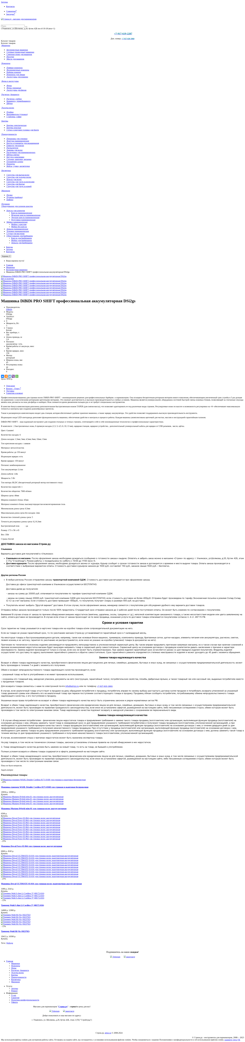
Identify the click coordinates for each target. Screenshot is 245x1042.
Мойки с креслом (18, 224)
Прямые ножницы (14, 68)
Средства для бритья (15, 184)
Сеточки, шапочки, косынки (18, 159)
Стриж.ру (63, 1007)
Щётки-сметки (12, 155)
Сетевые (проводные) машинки (20, 52)
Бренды (9, 247)
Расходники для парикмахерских (20, 152)
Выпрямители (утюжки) (17, 114)
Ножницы (5, 63)
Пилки (9, 195)
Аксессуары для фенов (16, 90)
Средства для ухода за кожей (19, 186)
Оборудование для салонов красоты (17, 206)
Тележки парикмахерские (17, 231)
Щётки (9, 103)
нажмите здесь (230, 1040)
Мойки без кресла (19, 227)
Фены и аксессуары (10, 81)
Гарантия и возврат (14, 393)
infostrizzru (72, 686)
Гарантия (15, 998)
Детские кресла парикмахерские (25, 217)
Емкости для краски (15, 145)
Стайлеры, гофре (13, 117)
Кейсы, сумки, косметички (18, 166)
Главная (9, 265)
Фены (9, 85)
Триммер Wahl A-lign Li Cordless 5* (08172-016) (22, 905)
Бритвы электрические (16, 125)
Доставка (10, 391)
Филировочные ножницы (17, 70)
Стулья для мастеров (15, 233)
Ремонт (14, 991)
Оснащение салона (14, 162)
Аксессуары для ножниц (17, 77)
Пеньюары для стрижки (16, 139)
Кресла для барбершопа (21, 238)
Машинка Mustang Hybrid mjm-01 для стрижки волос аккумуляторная (33, 808)
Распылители (12, 148)
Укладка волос (7, 108)
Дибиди (9, 943)
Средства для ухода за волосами (20, 182)
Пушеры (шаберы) (14, 197)
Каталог (8, 43)
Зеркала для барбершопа (21, 243)
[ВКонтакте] (2, 376)
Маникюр (5, 191)
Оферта (14, 1002)
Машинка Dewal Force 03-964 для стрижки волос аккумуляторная (31, 846)
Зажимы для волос (14, 150)
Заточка (4, 2)
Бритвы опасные (13, 128)
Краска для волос (14, 179)
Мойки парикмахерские (17, 222)
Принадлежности (9, 134)
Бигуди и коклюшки (15, 157)
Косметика (6, 170)
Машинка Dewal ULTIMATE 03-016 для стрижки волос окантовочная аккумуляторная (41, 884)
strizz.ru (108, 1033)
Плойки (10, 112)
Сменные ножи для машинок (19, 54)
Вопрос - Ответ (13, 389)
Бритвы (4, 121)
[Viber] (13, 376)
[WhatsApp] (16, 376)
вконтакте (130, 957)
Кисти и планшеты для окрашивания (22, 143)
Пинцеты (10, 164)
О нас (13, 995)
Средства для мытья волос (17, 175)
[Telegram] (9, 376)
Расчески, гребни (14, 99)
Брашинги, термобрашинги (18, 101)
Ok (239, 1040)
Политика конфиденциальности (25, 1000)
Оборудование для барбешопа (19, 236)
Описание (10, 386)
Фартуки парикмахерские (17, 141)
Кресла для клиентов (15, 211)
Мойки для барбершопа (21, 240)
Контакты (10, 6)
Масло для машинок (15, 59)
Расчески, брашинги (10, 94)
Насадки (10, 57)
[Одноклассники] (6, 376)
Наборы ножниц (13, 72)
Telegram (116, 957)
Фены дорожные (13, 88)
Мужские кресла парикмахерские (25, 215)
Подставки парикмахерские (23, 220)
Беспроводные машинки (17, 50)
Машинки (5, 45)
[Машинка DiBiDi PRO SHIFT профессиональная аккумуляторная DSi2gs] (33, 281)
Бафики (9, 200)
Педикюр (5, 204)
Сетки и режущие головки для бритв (22, 130)
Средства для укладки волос (18, 177)
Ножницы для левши (15, 74)
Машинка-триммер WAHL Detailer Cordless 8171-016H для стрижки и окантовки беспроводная (44, 787)
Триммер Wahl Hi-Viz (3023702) (15, 931)
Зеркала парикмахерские (17, 229)
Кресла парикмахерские (21, 213)
